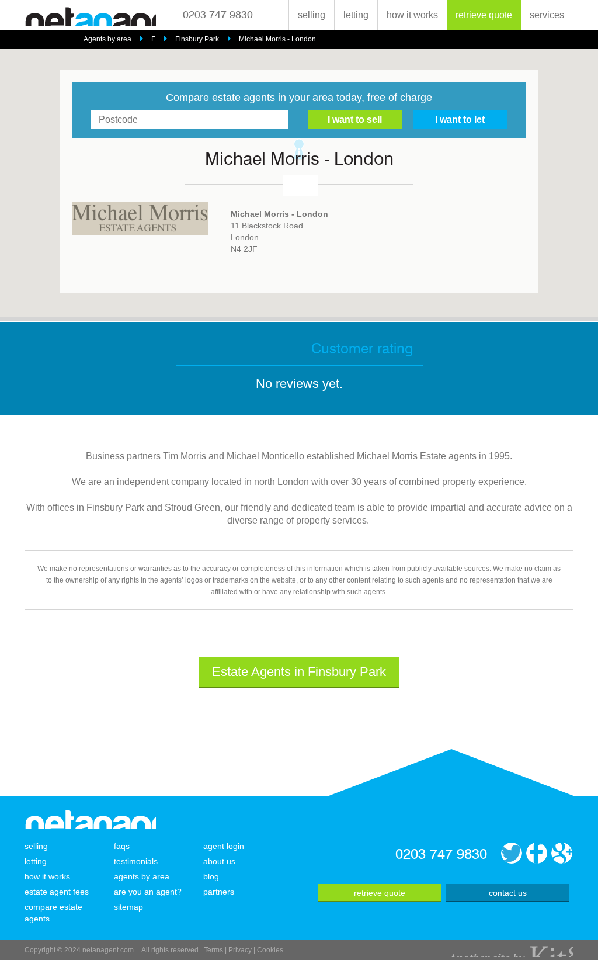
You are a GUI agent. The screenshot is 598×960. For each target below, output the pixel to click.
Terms (213, 950)
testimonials (136, 861)
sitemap (128, 907)
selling (311, 15)
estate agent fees (57, 891)
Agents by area (107, 39)
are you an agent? (148, 891)
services (547, 15)
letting (355, 15)
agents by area (141, 876)
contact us (508, 892)
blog (211, 876)
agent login (223, 846)
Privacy (240, 950)
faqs (122, 846)
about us (219, 861)
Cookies (270, 950)
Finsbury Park (197, 39)
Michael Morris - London (277, 39)
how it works (412, 15)
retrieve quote (484, 15)
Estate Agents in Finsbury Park (299, 671)
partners (218, 891)
